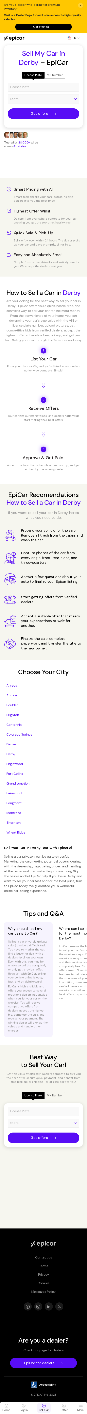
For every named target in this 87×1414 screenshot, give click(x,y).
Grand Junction (18, 783)
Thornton (13, 822)
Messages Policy (43, 1291)
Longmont (14, 803)
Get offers (39, 113)
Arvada (11, 685)
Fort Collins (14, 773)
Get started (41, 27)
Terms (43, 1266)
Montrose (13, 813)
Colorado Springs (19, 734)
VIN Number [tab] (55, 75)
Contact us (43, 1257)
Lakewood (14, 793)
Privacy (43, 1274)
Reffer (64, 1410)
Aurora (11, 695)
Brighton (12, 715)
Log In (24, 1410)
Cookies (44, 1283)
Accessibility (47, 1384)
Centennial (14, 725)
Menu (81, 1410)
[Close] (80, 5)
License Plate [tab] (33, 75)
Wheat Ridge (15, 832)
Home (6, 1410)
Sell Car (44, 1410)
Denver (11, 744)
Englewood (14, 764)
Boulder (12, 705)
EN (74, 38)
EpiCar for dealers (39, 1363)
